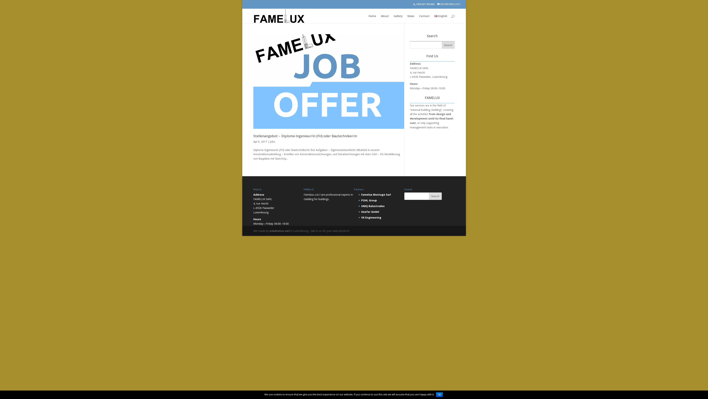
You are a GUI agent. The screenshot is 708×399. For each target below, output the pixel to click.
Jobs (272, 141)
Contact (424, 16)
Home (372, 16)
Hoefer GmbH (370, 212)
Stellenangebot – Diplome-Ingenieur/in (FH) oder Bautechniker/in (305, 136)
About (385, 16)
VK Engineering (371, 217)
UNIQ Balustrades (373, 206)
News (410, 16)
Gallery (398, 16)
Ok (439, 394)
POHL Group (369, 200)
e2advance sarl (280, 231)
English (442, 16)
